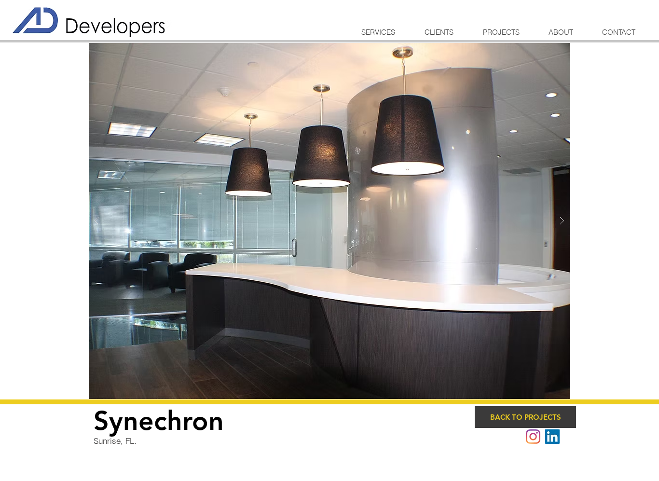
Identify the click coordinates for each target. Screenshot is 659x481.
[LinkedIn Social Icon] (552, 436)
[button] (329, 221)
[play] (547, 51)
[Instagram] (533, 436)
